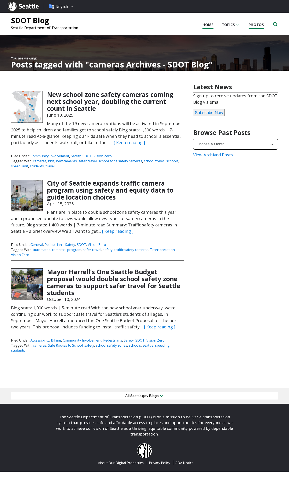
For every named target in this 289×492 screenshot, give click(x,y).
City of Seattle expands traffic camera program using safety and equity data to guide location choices (110, 190)
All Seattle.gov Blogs (142, 396)
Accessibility (39, 340)
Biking (56, 340)
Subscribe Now (209, 112)
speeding (162, 345)
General (36, 244)
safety (108, 249)
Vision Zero (103, 156)
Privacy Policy (159, 462)
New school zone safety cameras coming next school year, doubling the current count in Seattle (110, 101)
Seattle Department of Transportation (44, 27)
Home (207, 24)
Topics (229, 24)
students (37, 166)
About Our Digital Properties (121, 462)
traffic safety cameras (131, 249)
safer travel (87, 161)
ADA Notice (184, 462)
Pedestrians (54, 244)
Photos (256, 24)
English (62, 6)
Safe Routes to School (65, 345)
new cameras (66, 161)
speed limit (19, 166)
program (74, 249)
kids (51, 161)
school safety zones (111, 345)
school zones (154, 161)
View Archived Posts (213, 155)
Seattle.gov (16, 2)
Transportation (162, 249)
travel (50, 166)
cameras (39, 161)
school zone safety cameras (120, 161)
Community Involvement (49, 156)
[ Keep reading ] (129, 142)
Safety (76, 156)
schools (172, 161)
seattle (148, 345)
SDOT (87, 156)
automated (41, 249)
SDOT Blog (30, 20)
